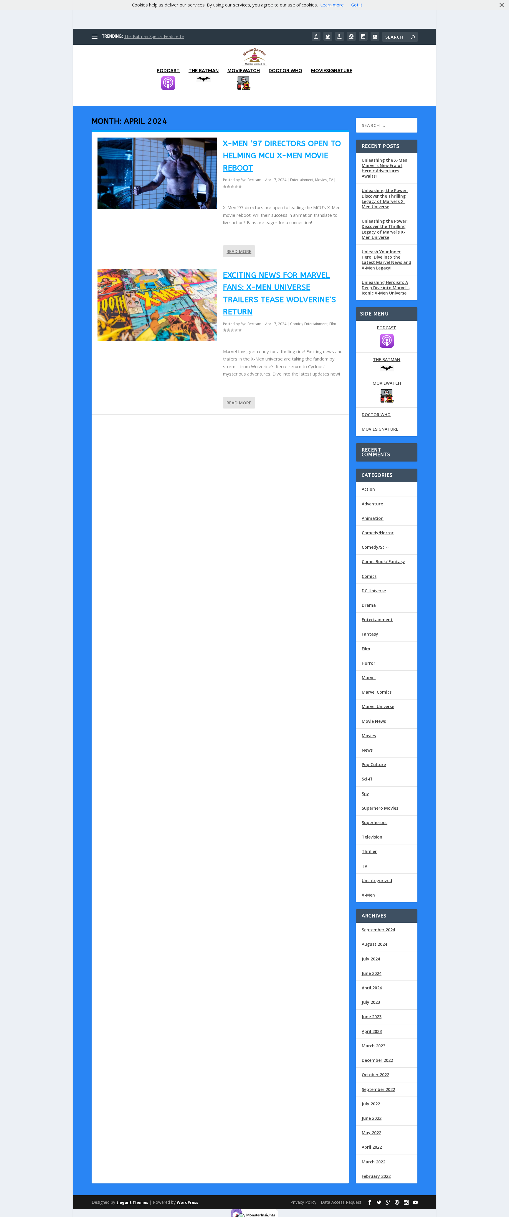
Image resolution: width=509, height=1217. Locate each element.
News (367, 750)
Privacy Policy (303, 1202)
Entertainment (301, 179)
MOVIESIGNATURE (331, 71)
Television (372, 837)
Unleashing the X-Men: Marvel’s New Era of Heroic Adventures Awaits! (385, 168)
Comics (296, 323)
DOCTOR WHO (285, 71)
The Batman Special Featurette (154, 36)
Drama (369, 605)
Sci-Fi (367, 779)
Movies (321, 179)
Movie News (374, 721)
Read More (239, 251)
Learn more (332, 5)
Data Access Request (341, 1202)
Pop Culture (374, 764)
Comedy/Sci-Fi (376, 547)
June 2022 (371, 1118)
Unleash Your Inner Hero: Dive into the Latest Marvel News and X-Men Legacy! (386, 260)
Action (368, 489)
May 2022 (371, 1132)
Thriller (369, 851)
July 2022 (371, 1104)
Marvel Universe (378, 706)
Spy (365, 793)
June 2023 (371, 1016)
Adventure (372, 504)
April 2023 (372, 1031)
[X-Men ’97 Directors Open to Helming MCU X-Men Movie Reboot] (157, 173)
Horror (368, 663)
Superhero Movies (380, 808)
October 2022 (375, 1074)
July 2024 (371, 959)
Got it (356, 5)
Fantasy (370, 634)
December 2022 (377, 1060)
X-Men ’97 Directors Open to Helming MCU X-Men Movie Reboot (282, 156)
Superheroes (374, 822)
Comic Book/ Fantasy (383, 561)
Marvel (369, 677)
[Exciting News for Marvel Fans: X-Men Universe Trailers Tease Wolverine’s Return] (157, 305)
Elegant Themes (132, 1202)
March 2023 (373, 1046)
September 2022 (378, 1089)
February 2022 (376, 1176)
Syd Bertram (251, 179)
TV (331, 179)
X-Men (368, 895)
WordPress (187, 1202)
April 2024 (372, 988)
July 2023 (371, 1002)
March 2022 (373, 1162)
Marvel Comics (376, 692)
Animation (373, 518)
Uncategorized (377, 880)
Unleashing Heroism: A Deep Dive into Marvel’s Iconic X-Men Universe (385, 288)
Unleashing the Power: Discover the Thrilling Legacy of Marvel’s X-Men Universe (385, 198)
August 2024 (374, 944)
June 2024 (371, 973)
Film (332, 323)
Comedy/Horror (378, 532)
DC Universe (374, 590)
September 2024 (378, 929)
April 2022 (372, 1147)
